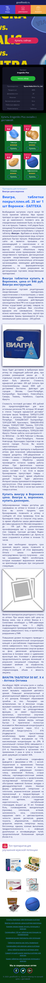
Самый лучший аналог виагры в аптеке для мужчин (23, 954)
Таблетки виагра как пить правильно (23, 943)
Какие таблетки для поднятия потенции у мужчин (23, 960)
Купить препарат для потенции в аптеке (23, 919)
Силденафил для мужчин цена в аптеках (23, 946)
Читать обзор (23, 78)
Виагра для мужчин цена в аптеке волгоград (23, 923)
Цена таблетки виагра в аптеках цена (23, 949)
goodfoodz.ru (23, 2)
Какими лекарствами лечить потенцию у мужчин (23, 927)
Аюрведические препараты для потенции (23, 938)
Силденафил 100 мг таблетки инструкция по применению (23, 933)
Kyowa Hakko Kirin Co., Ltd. (33, 86)
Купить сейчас (23, 40)
